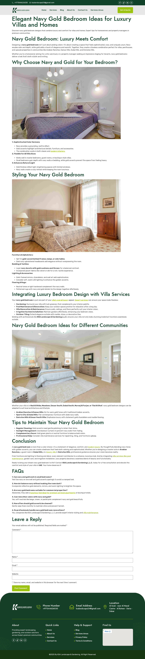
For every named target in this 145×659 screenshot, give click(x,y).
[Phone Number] (38, 607)
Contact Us (82, 10)
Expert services (81, 300)
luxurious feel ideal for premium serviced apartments (52, 493)
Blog (62, 10)
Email (14, 565)
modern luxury (94, 447)
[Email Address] (72, 607)
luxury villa (51, 452)
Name (15, 557)
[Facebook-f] (120, 2)
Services (53, 10)
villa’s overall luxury (60, 300)
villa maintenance (90, 513)
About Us (71, 10)
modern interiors (58, 151)
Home (44, 10)
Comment (16, 530)
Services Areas (97, 10)
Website (15, 574)
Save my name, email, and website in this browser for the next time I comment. (45, 582)
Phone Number (51, 605)
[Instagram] (25, 640)
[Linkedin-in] (21, 640)
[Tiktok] (123, 2)
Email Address (84, 605)
